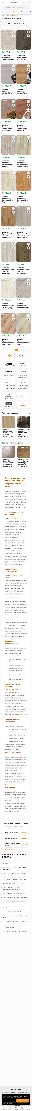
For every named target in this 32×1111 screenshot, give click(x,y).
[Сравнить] (13, 35)
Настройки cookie (7, 1103)
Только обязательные (9, 1101)
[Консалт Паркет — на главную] (14, 3)
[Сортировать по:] (4, 23)
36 (20, 350)
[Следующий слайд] (29, 413)
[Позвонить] (24, 3)
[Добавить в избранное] (13, 31)
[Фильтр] (9, 23)
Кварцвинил (6, 12)
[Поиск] (4, 8)
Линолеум (24, 12)
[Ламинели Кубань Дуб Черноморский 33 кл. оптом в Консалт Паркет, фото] (8, 40)
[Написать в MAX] (29, 3)
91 (20, 355)
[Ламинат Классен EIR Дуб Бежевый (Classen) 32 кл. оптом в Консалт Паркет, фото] (8, 422)
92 (23, 355)
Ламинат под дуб (18, 23)
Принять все (22, 1100)
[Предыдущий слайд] (25, 413)
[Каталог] (3, 3)
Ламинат (15, 12)
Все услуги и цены (9, 849)
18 (16, 350)
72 (23, 350)
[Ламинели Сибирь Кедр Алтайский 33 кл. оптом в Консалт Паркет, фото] (23, 40)
